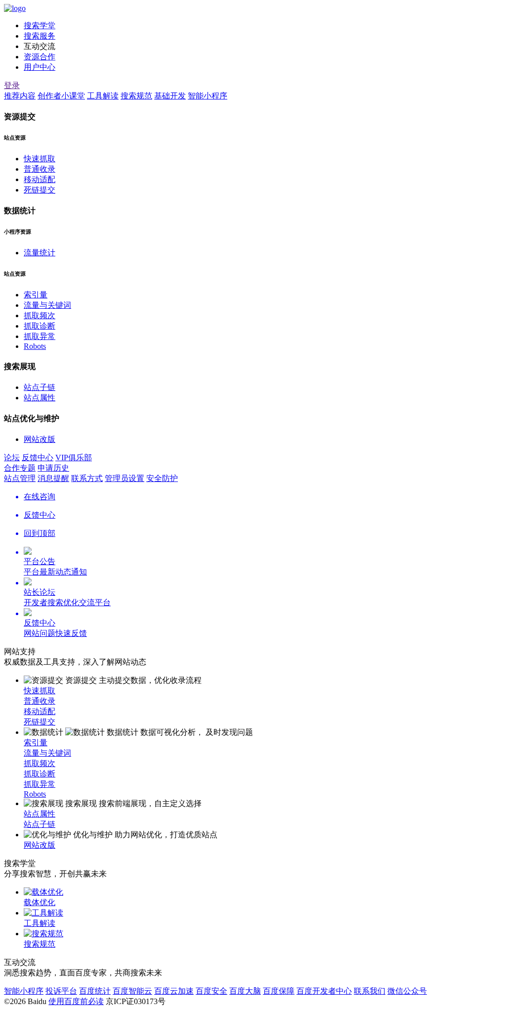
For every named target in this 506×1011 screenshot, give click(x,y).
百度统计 (95, 991)
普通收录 (39, 169)
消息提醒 (53, 478)
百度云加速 (174, 991)
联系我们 (369, 991)
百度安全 (211, 991)
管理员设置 (124, 478)
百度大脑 (245, 991)
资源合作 (39, 56)
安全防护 (162, 478)
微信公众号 (407, 991)
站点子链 (39, 387)
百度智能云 (132, 991)
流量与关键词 (47, 305)
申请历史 (53, 468)
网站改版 (39, 439)
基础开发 (170, 96)
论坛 (12, 457)
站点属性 (39, 397)
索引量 (35, 294)
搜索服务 (39, 36)
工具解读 (103, 96)
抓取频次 (39, 315)
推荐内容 (20, 96)
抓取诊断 (39, 326)
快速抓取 (39, 158)
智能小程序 (207, 96)
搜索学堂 (39, 25)
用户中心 (39, 67)
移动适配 (39, 179)
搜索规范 (136, 96)
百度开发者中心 (324, 991)
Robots (35, 346)
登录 (12, 85)
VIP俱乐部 (73, 457)
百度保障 (279, 991)
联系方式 (87, 478)
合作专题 (20, 468)
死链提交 (39, 190)
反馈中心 (37, 457)
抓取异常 (39, 336)
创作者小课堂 (61, 96)
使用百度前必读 (76, 1001)
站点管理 (20, 478)
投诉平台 (61, 991)
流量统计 (39, 252)
